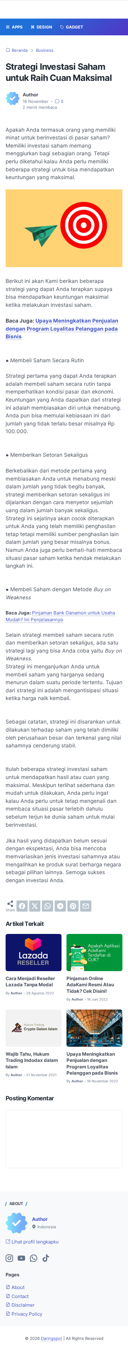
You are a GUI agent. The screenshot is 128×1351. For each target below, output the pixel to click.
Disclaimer (22, 1305)
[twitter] (34, 906)
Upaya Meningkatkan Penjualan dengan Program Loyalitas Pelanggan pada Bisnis (62, 329)
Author (40, 1219)
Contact (19, 1296)
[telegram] (60, 906)
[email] (85, 906)
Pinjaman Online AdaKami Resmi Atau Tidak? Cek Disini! (90, 985)
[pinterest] (73, 906)
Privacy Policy (26, 1314)
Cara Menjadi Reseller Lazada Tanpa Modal (30, 982)
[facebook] (22, 906)
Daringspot (51, 1338)
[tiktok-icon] (45, 1259)
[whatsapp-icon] (33, 1259)
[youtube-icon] (21, 1259)
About (17, 1287)
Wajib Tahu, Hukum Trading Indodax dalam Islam (32, 1060)
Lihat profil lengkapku (34, 1242)
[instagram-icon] (9, 1259)
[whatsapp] (47, 906)
